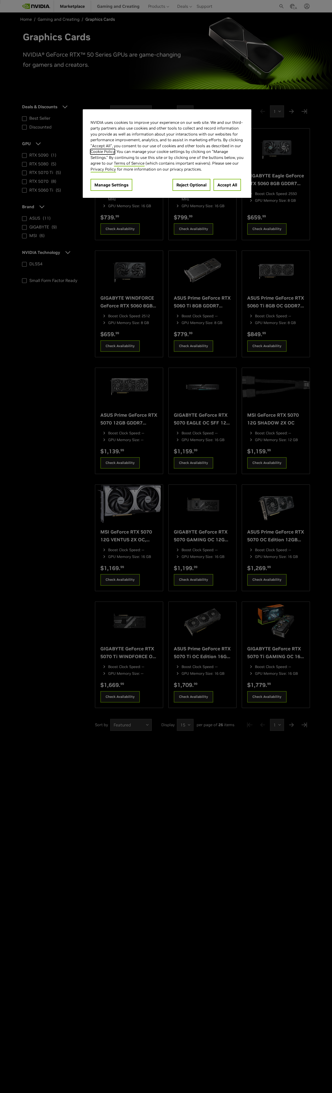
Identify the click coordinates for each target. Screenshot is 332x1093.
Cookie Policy (103, 151)
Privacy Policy (103, 169)
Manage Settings (111, 184)
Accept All (227, 184)
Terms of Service (129, 163)
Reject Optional (191, 184)
